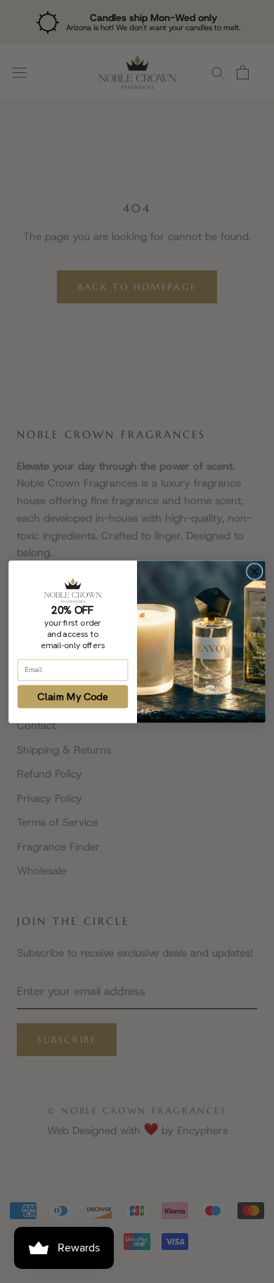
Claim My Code (72, 696)
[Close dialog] (254, 571)
